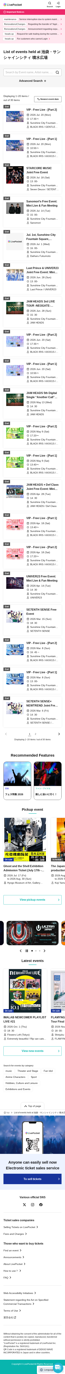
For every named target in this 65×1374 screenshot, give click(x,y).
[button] (20, 951)
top (8, 1112)
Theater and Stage (28, 1070)
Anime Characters (15, 1077)
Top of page (34, 1106)
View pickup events (32, 899)
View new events (33, 1050)
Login (58, 6)
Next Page (59, 734)
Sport (34, 1077)
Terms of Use (10, 1310)
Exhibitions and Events (18, 1089)
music (9, 1070)
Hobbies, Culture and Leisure (22, 1083)
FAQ (5, 1277)
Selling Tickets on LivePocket (19, 1227)
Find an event (11, 1250)
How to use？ (10, 1270)
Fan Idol (48, 1070)
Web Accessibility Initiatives (18, 1293)
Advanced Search (31, 80)
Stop (27, 951)
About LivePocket (13, 1264)
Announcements (12, 1257)
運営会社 (8, 1317)
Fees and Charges (13, 1234)
